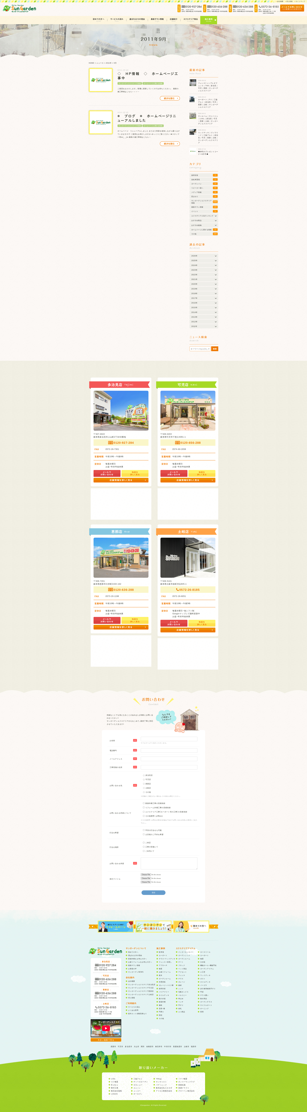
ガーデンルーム (165, 978)
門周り (161, 1012)
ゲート (180, 962)
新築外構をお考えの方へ (137, 959)
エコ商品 (181, 1012)
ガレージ (181, 982)
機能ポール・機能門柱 (208, 965)
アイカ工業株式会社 (164, 1091)
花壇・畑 (162, 1008)
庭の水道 (162, 998)
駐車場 (161, 952)
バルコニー (182, 995)
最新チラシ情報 (157, 19)
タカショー (138, 1085)
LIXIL (113, 1078)
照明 (202, 1012)
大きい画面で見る (106, 1039)
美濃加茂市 (177, 1046)
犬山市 (136, 1046)
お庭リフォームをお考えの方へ (140, 962)
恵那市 (113, 1046)
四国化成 (182, 1085)
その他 (161, 1018)
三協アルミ (138, 1078)
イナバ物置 (182, 1078)
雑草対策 (162, 988)
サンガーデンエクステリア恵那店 (141, 991)
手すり (180, 1005)
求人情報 (289, 1)
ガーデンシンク (184, 955)
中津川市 (167, 1046)
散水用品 (203, 998)
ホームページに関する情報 (153, 83)
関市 (143, 1046)
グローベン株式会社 (186, 1091)
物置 (160, 968)
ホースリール (205, 952)
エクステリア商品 (190, 19)
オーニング (204, 1008)
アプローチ (163, 965)
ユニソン (137, 1088)
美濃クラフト (183, 1088)
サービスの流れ (116, 19)
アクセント (182, 972)
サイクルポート (206, 1005)
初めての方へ (98, 19)
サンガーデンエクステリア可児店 (141, 988)
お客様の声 (132, 968)
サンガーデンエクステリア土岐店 (141, 994)
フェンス (181, 975)
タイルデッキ (164, 995)
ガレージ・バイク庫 (166, 985)
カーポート (163, 955)
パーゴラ (203, 985)
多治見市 (128, 1046)
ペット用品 (182, 968)
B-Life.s (114, 1085)
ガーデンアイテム (207, 968)
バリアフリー (164, 992)
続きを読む (169, 98)
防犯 (160, 1015)
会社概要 (280, 1)
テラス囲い (204, 995)
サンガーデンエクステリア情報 (130, 83)
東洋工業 (114, 1088)
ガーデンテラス (206, 1002)
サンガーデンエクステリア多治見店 (141, 984)
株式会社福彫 (116, 1091)
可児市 (120, 1046)
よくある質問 (133, 1010)
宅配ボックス (183, 992)
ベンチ (180, 1002)
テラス (180, 978)
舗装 (160, 1005)
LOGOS (114, 1094)
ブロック (181, 965)
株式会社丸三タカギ (164, 1088)
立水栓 (202, 962)
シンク (180, 988)
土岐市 (186, 1046)
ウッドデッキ (205, 975)
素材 (180, 985)
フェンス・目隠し (165, 962)
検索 (215, 348)
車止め (180, 998)
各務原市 (150, 1046)
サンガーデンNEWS (136, 972)
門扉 (202, 992)
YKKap (159, 1078)
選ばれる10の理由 (137, 19)
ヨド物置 (114, 1081)
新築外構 (162, 1002)
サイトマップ (300, 1)
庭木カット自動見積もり (137, 1013)
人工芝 (202, 972)
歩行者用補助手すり (207, 988)
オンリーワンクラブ (186, 1081)
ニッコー (137, 1091)
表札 (180, 1008)
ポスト (202, 978)
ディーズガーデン (140, 1081)
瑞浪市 (193, 1046)
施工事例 (209, 19)
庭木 (160, 975)
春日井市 (158, 1046)
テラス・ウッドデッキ (167, 959)
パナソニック (161, 1085)
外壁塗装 (162, 982)
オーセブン (138, 1094)
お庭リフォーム (165, 972)
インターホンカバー (186, 952)
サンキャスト (161, 1081)
